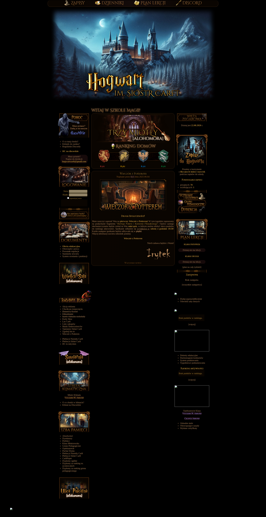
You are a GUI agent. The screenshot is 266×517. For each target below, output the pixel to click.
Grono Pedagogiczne (71, 446)
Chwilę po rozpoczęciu (72, 309)
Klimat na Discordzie (71, 405)
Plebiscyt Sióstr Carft (71, 341)
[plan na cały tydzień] (191, 267)
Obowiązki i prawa (70, 249)
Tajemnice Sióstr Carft (72, 329)
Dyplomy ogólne (69, 461)
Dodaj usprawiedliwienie (191, 299)
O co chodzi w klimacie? (73, 402)
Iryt (133, 176)
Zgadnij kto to (68, 331)
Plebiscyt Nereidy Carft (72, 339)
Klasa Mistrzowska (70, 443)
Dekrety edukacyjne (189, 355)
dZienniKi (113, 3)
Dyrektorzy (67, 438)
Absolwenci (67, 436)
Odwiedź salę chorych (190, 301)
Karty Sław (67, 319)
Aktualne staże (186, 423)
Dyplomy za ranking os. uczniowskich (72, 464)
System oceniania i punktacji (74, 256)
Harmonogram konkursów (191, 358)
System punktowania (189, 360)
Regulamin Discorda (71, 146)
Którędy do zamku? (71, 144)
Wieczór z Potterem (70, 334)
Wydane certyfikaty (188, 428)
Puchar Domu (68, 451)
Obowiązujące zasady (189, 426)
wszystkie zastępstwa (192, 284)
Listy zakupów (68, 324)
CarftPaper (67, 458)
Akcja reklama (68, 306)
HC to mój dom (69, 344)
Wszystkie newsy (133, 262)
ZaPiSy (78, 3)
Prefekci (66, 441)
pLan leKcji (153, 3)
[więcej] (191, 324)
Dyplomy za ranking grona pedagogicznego (74, 469)
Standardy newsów (70, 254)
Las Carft (66, 321)
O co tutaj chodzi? (70, 141)
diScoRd (192, 3)
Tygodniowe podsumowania (192, 363)
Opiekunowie (68, 448)
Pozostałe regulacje (70, 251)
